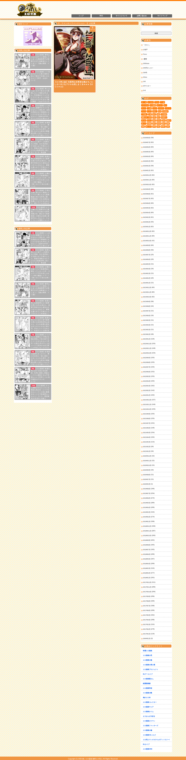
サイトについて (121, 16)
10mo (145, 77)
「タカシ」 (147, 45)
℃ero (145, 54)
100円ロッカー (148, 68)
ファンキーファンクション (64, 77)
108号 (145, 72)
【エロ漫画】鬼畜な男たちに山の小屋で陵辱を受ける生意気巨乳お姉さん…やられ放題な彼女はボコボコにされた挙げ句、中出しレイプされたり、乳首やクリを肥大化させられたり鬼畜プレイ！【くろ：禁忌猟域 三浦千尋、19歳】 (32, 326)
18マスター (147, 86)
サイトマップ (162, 16)
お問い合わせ (142, 16)
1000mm (146, 63)
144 (144, 81)
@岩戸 (145, 49)
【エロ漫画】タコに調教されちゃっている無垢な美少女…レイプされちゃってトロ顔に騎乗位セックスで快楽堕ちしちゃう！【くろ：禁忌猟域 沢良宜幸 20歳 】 (40, 392)
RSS (101, 16)
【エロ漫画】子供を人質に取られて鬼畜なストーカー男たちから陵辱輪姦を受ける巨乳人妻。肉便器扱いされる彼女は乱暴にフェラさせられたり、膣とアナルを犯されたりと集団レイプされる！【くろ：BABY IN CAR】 (32, 198)
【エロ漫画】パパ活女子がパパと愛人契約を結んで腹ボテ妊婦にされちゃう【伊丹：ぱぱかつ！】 (40, 76)
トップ (81, 16)
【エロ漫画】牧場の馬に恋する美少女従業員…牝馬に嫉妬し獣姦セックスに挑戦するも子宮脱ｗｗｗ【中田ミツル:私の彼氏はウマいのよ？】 (40, 375)
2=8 (144, 90)
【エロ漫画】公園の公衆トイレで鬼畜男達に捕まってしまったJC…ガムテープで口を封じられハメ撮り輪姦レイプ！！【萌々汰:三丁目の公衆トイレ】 (40, 180)
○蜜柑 (145, 59)
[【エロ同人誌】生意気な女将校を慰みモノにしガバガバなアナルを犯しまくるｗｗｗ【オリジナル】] (74, 52)
